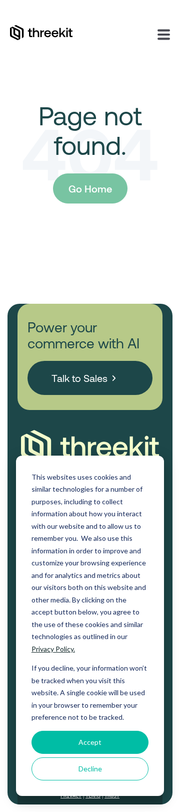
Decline (90, 768)
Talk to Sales (80, 378)
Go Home (90, 188)
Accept (90, 742)
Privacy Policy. (53, 649)
